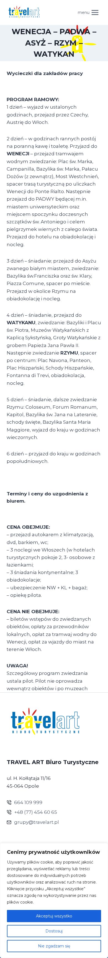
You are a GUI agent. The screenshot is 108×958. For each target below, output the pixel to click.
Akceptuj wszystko (54, 916)
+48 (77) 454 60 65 (35, 812)
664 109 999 (28, 802)
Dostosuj (54, 931)
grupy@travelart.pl (36, 822)
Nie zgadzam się (54, 946)
